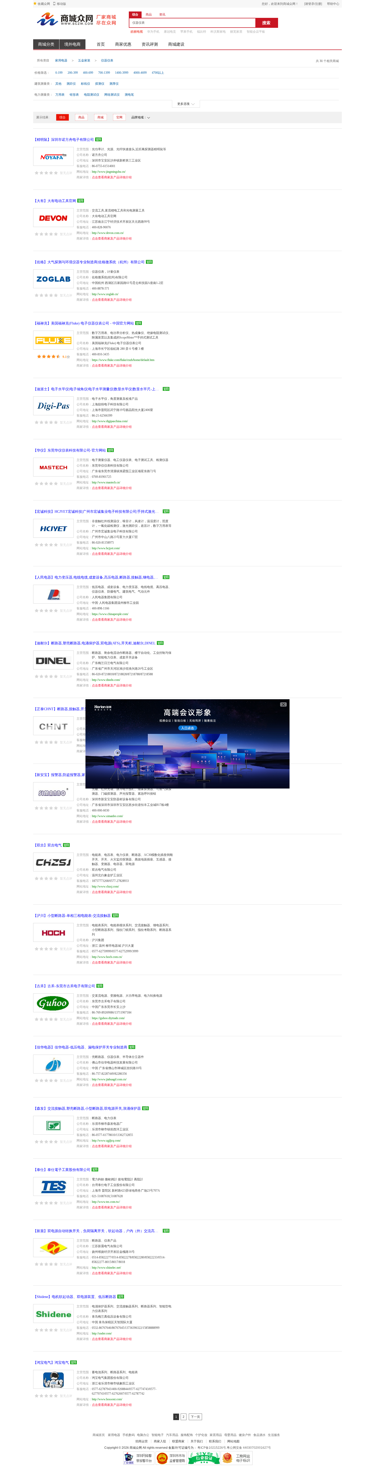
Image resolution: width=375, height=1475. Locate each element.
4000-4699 (140, 72)
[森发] (53, 1125)
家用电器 (61, 60)
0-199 (58, 72)
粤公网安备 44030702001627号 (249, 1447)
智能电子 (158, 1435)
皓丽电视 (137, 31)
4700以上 (158, 72)
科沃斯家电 (218, 31)
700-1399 (104, 72)
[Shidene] (53, 1313)
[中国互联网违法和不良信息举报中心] (171, 1458)
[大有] (53, 217)
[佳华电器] (53, 1064)
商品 (81, 117)
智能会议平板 (256, 31)
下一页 (195, 1417)
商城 (100, 117)
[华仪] (53, 467)
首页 (101, 44)
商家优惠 (123, 44)
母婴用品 (230, 1435)
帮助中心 (333, 4)
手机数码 (128, 1435)
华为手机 (153, 31)
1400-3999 (121, 72)
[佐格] (53, 278)
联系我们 (215, 1441)
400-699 (88, 72)
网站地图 (233, 1441)
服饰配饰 (187, 1435)
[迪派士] (53, 405)
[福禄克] (53, 340)
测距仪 (71, 83)
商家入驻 (160, 1441)
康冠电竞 (170, 31)
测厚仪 (114, 83)
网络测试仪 (112, 94)
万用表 (60, 94)
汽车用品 (172, 1435)
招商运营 (141, 1441)
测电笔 (129, 94)
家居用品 (216, 1435)
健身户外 (245, 1435)
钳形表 (74, 94)
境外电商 (72, 44)
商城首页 (99, 1435)
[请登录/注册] (313, 4)
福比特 (201, 31)
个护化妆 (201, 1435)
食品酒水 (259, 1435)
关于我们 (197, 1441)
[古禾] (53, 1002)
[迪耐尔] (53, 660)
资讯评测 (150, 44)
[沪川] (53, 932)
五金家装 (84, 60)
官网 (119, 117)
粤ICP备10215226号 (211, 1447)
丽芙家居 (236, 31)
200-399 (73, 72)
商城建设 (176, 44)
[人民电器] (53, 594)
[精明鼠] (53, 156)
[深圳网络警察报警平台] (139, 1458)
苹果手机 (186, 31)
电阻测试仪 (91, 94)
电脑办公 (143, 1435)
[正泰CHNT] (53, 725)
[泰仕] (53, 1186)
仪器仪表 (107, 60)
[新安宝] (53, 791)
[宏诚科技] (53, 528)
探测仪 (99, 83)
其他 (58, 83)
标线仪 (85, 83)
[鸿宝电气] (53, 1379)
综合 (62, 117)
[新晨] (53, 1247)
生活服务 (274, 1435)
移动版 (61, 4)
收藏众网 (44, 4)
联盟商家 (178, 1441)
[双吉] (53, 862)
